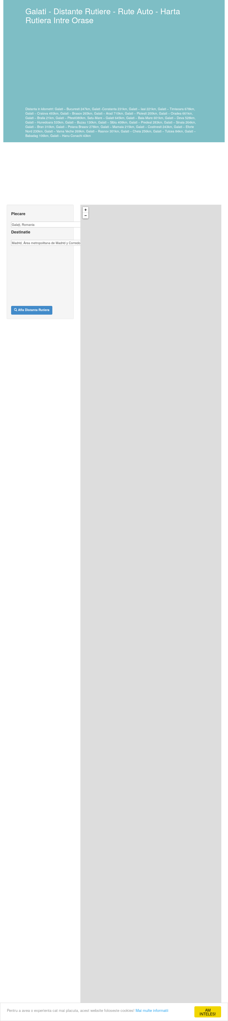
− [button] (85, 215)
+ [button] (85, 209)
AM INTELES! (208, 1012)
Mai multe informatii (152, 1010)
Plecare (18, 214)
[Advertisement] (112, 68)
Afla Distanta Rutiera (33, 309)
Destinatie (20, 232)
